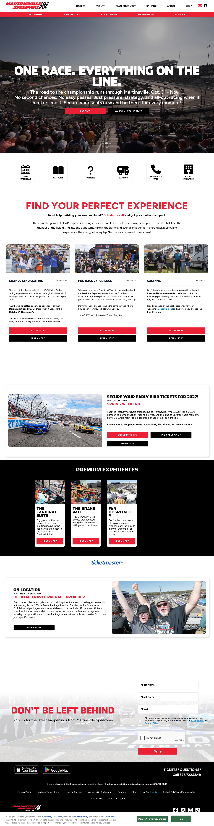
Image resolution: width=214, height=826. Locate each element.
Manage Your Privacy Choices (152, 819)
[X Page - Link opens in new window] (183, 811)
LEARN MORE (50, 541)
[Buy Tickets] (199, 6)
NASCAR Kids (96, 798)
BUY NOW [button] (36, 330)
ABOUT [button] (171, 6)
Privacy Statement (53, 817)
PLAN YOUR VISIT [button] (126, 6)
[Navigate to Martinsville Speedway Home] (27, 6)
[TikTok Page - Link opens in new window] (198, 811)
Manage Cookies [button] (74, 792)
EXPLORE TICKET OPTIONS (129, 111)
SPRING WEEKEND (146, 14)
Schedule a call (114, 215)
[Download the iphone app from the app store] (26, 773)
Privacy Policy (197, 720)
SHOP (189, 6)
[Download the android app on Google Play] (56, 773)
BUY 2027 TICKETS (127, 435)
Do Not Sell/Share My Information (179, 792)
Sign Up (158, 751)
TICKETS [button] (80, 6)
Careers (122, 792)
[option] (50, 513)
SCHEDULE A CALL (72, 14)
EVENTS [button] (100, 6)
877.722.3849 (160, 784)
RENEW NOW (128, 443)
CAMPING (151, 6)
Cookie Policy (81, 817)
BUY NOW (85, 111)
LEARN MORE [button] (38, 338)
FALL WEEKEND (36, 14)
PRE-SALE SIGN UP (171, 435)
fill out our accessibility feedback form (123, 784)
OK (181, 819)
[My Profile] (205, 6)
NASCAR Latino (117, 798)
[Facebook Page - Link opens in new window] (175, 811)
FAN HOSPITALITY (109, 14)
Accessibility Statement (100, 792)
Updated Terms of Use (48, 792)
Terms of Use (151, 723)
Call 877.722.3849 (187, 775)
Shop (134, 792)
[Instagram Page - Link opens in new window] (190, 811)
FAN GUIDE (180, 14)
